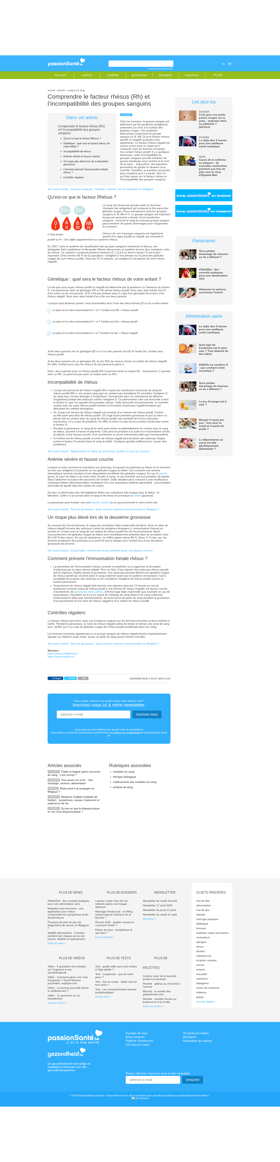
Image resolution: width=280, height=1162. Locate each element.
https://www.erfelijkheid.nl (63, 653)
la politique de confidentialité (125, 732)
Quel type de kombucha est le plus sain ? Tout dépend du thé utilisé (213, 349)
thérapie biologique (124, 776)
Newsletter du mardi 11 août (160, 914)
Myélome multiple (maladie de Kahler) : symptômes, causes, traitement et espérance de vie (73, 800)
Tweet (72, 678)
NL (223, 64)
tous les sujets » (206, 1001)
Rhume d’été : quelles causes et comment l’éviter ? (114, 924)
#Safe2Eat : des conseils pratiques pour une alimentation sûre (213, 274)
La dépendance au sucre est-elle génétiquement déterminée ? (211, 444)
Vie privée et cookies (196, 1033)
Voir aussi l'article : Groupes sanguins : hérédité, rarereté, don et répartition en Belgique (100, 189)
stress (199, 946)
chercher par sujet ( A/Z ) (160, 69)
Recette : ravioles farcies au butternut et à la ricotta (159, 1000)
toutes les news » (57, 943)
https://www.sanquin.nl (61, 656)
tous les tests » (102, 996)
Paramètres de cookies (197, 1040)
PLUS (218, 75)
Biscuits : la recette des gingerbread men (157, 993)
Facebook (201, 63)
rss (207, 63)
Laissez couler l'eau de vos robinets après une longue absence (111, 903)
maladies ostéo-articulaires (212, 932)
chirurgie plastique (207, 919)
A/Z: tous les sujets (138, 1044)
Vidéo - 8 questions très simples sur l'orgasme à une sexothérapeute (67, 969)
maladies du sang (123, 771)
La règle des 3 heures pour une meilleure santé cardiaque (213, 143)
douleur (200, 951)
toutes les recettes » (153, 1006)
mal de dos (203, 909)
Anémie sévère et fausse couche (81, 156)
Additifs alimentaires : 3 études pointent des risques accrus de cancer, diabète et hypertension (67, 935)
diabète (113, 75)
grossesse (139, 75)
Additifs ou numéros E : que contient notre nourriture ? (213, 367)
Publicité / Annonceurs (139, 1040)
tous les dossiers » (104, 937)
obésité (200, 914)
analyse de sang (123, 787)
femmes (201, 928)
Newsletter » (149, 919)
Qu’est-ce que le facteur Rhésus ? (82, 138)
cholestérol (202, 937)
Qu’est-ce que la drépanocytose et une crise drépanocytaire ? (74, 810)
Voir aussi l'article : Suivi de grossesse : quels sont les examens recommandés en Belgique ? (103, 509)
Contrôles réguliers (73, 177)
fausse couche (100, 502)
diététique (202, 923)
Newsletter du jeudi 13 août (159, 909)
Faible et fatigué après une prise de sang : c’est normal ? (74, 773)
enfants (200, 969)
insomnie (192, 75)
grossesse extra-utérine (88, 591)
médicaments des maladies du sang (134, 781)
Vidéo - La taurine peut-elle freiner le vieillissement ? (68, 989)
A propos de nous (136, 1033)
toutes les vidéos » (57, 1003)
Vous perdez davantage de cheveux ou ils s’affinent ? (213, 254)
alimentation (203, 905)
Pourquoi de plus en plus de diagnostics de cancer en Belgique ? (68, 925)
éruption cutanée (206, 960)
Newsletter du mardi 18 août (160, 900)
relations (201, 992)
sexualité (201, 974)
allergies (165, 75)
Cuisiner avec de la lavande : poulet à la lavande (160, 977)
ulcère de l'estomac (208, 987)
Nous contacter (135, 1037)
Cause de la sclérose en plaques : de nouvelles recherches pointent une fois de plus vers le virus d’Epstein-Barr (213, 167)
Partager (56, 678)
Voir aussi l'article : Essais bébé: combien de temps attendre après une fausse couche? (100, 550)
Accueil (60, 75)
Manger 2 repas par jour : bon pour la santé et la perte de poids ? (211, 424)
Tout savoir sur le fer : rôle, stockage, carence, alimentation (70, 781)
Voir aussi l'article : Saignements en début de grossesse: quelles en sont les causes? (99, 451)
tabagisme (202, 983)
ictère (137, 495)
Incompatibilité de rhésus (77, 151)
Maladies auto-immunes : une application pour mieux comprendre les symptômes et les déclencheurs (68, 913)
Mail (84, 678)
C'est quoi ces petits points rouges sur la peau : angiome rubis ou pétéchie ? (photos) (212, 120)
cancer (87, 75)
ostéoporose (203, 955)
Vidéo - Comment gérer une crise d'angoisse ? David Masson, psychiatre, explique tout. (68, 980)
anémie (162, 473)
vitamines (202, 978)
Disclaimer (189, 1037)
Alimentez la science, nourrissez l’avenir (212, 291)
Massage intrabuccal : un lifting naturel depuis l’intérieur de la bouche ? (114, 914)
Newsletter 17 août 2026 (157, 905)
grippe (200, 996)
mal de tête (203, 900)
